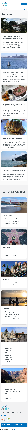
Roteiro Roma (8, 357)
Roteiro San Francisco (11, 223)
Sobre (3, 412)
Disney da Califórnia (10, 321)
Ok (14, 429)
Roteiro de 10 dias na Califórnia (13, 391)
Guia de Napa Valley (10, 316)
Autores (8, 412)
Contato (19, 412)
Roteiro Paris (8, 348)
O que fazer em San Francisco (13, 219)
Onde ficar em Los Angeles (12, 253)
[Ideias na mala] (5, 3)
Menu (24, 3)
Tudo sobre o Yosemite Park (12, 314)
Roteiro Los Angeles (10, 255)
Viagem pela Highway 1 (11, 312)
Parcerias (13, 412)
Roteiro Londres (9, 350)
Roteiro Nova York (10, 389)
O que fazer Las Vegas (11, 282)
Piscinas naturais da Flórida (12, 396)
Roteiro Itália (8, 359)
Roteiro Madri (8, 355)
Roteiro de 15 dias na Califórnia (13, 394)
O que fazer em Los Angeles (12, 251)
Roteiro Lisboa (9, 353)
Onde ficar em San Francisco (12, 221)
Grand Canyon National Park (12, 319)
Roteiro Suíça (8, 362)
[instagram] (2, 415)
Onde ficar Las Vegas (10, 285)
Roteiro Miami (9, 398)
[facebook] (5, 415)
